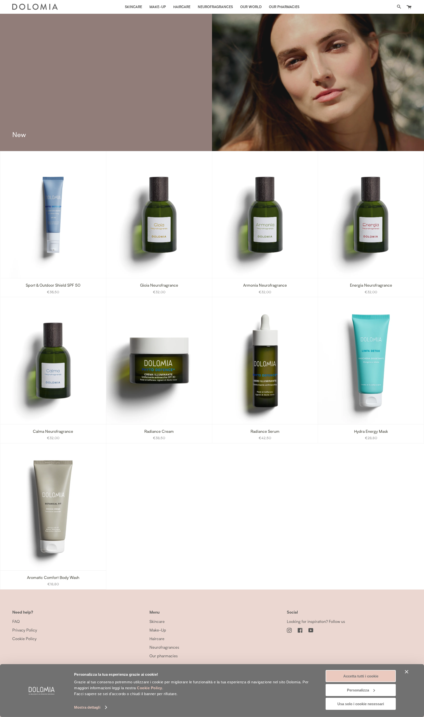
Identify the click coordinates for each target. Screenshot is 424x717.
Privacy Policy (24, 630)
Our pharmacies (163, 655)
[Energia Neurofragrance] (371, 214)
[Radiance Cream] (159, 360)
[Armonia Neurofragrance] (265, 214)
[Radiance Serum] (265, 360)
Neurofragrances (164, 647)
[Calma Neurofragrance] (53, 360)
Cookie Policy (149, 688)
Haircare (156, 638)
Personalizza (358, 690)
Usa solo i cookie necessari (360, 704)
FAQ (16, 621)
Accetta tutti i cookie (360, 676)
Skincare (157, 621)
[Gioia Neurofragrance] (159, 214)
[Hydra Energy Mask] (371, 360)
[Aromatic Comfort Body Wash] (53, 506)
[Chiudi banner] (406, 672)
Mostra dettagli (87, 707)
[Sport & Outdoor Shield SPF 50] (53, 214)
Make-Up (157, 630)
